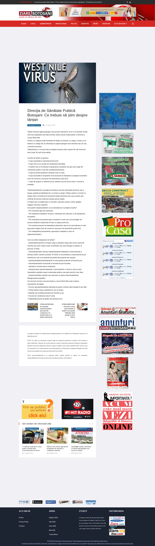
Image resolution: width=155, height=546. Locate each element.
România (81, 526)
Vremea (104, 241)
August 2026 (53, 518)
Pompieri (100, 526)
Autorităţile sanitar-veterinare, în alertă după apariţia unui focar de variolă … (81, 448)
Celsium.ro (123, 277)
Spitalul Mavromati (96, 528)
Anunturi (106, 24)
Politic (74, 24)
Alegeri (84, 528)
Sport (95, 24)
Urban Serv (86, 526)
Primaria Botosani (83, 520)
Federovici (88, 528)
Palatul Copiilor (100, 517)
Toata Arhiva (53, 534)
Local (33, 24)
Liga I (80, 528)
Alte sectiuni (119, 24)
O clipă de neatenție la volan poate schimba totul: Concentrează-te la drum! (32, 448)
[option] (60, 2)
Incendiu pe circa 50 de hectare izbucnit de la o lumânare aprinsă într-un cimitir (101, 2)
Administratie (45, 24)
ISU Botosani (91, 520)
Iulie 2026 (52, 522)
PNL (91, 517)
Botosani (86, 523)
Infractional (61, 24)
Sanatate (85, 24)
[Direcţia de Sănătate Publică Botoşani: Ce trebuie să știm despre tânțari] (57, 83)
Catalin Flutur (98, 520)
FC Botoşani (82, 517)
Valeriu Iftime (92, 523)
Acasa (23, 24)
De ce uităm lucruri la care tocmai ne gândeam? (60, 2)
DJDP (104, 526)
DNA (104, 523)
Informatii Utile (34, 125)
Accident (94, 517)
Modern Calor (99, 523)
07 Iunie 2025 (50, 125)
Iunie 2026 (52, 526)
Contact (22, 526)
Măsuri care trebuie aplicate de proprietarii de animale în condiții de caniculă (57, 448)
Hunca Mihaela (94, 526)
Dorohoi (87, 517)
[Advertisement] (77, 43)
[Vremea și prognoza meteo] (129, 241)
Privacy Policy (23, 522)
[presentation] (89, 423)
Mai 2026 (52, 530)
